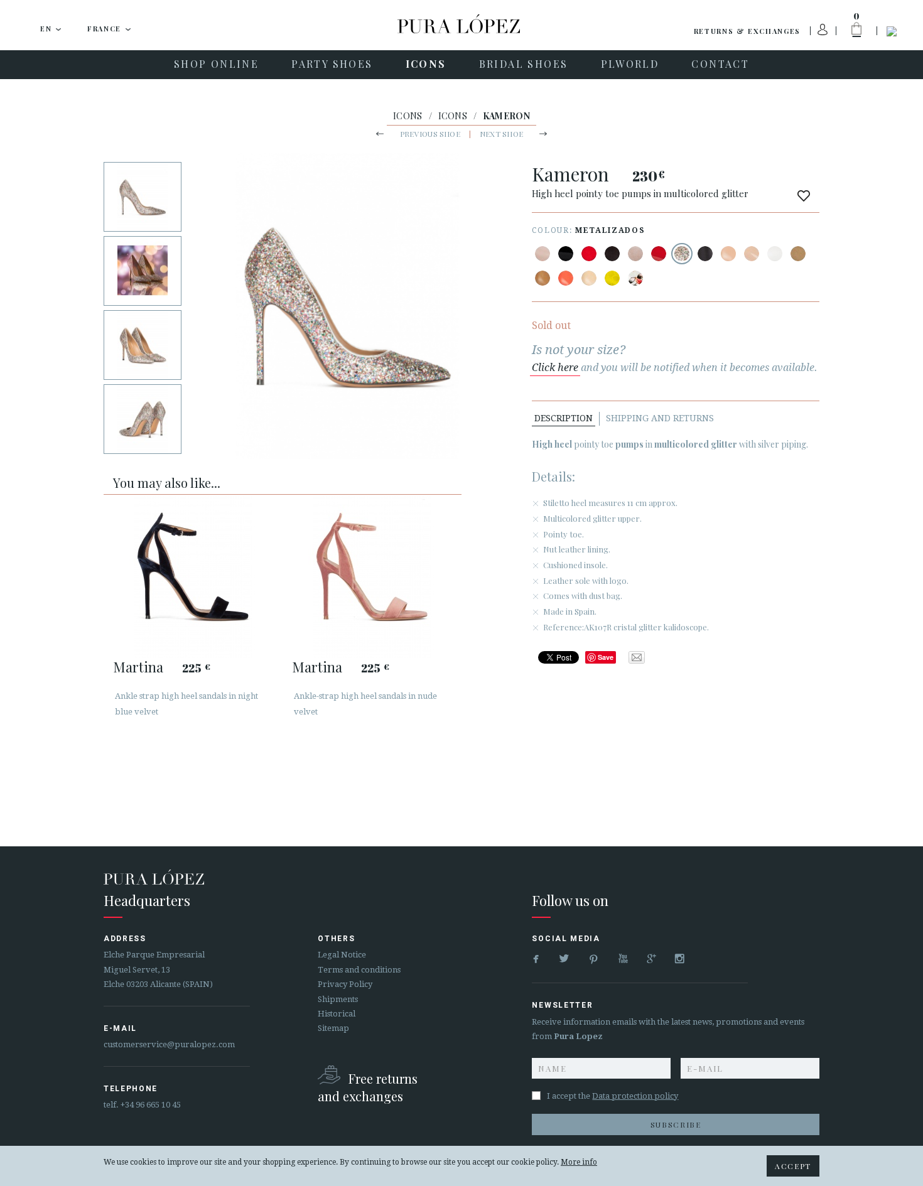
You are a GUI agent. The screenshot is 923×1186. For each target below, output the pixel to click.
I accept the (612, 1096)
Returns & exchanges (747, 31)
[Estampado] (635, 278)
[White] (774, 253)
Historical (336, 1013)
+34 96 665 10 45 (151, 1104)
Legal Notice (342, 954)
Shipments (338, 999)
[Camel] (798, 253)
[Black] (565, 253)
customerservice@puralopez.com (169, 1044)
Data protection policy (635, 1096)
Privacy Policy (345, 984)
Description (563, 418)
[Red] (589, 253)
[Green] (612, 278)
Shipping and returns (660, 418)
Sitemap (333, 1028)
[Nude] (542, 253)
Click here (555, 368)
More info (579, 1162)
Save (605, 657)
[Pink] (565, 278)
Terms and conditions (359, 969)
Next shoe (501, 134)
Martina (138, 666)
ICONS (407, 116)
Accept (793, 1166)
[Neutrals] (589, 278)
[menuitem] (216, 64)
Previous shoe (430, 134)
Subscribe (675, 1124)
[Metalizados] (682, 253)
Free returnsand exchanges (368, 1087)
